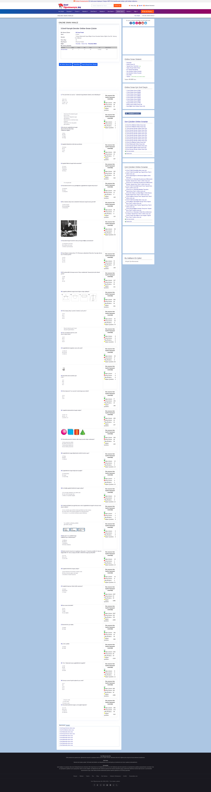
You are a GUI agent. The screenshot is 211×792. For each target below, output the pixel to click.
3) (61, 144)
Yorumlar (78, 43)
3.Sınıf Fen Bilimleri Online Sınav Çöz (136, 142)
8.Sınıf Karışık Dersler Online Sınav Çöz (136, 149)
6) (61, 201)
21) (61, 505)
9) (61, 272)
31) (61, 704)
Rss (93, 776)
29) (61, 663)
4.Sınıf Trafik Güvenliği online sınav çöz (136, 170)
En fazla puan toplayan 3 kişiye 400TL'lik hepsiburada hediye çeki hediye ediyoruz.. (106, 1)
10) (61, 291)
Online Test (120, 11)
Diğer (135, 11)
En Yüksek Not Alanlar (132, 69)
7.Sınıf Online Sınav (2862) (134, 101)
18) (61, 453)
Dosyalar (69, 11)
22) (61, 535)
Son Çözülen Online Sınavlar (134, 71)
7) (61, 240)
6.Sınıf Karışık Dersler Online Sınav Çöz (136, 130)
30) (61, 680)
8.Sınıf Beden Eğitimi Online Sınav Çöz (136, 147)
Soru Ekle (129, 74)
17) (61, 439)
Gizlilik (125, 776)
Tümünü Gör (129, 153)
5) (61, 185)
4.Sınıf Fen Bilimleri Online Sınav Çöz (136, 125)
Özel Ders (93, 11)
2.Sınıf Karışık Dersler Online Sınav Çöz (136, 138)
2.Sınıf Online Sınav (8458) (134, 92)
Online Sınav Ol (131, 64)
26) (61, 605)
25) (61, 586)
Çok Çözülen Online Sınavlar (134, 73)
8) (61, 253)
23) (61, 551)
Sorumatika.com (133, 776)
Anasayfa (129, 62)
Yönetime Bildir (92, 43)
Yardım (128, 76)
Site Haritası (104, 776)
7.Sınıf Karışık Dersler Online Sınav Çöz (136, 128)
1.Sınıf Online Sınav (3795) (134, 90)
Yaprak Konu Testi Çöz (134, 66)
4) (61, 163)
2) (61, 127)
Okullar (129, 11)
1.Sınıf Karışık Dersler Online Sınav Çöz (136, 133)
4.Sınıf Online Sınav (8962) (134, 95)
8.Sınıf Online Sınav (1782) (134, 102)
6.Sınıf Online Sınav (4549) (134, 99)
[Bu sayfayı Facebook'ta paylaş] (133, 113)
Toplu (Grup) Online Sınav (133, 67)
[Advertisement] (72, 78)
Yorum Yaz (84, 43)
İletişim (75, 776)
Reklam (81, 776)
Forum (77, 11)
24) (61, 568)
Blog (98, 776)
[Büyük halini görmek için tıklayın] (82, 228)
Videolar (102, 11)
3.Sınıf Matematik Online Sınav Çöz (135, 144)
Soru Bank (110, 11)
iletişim (123, 762)
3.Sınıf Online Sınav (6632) (134, 94)
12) (61, 332)
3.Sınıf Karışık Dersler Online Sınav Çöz (136, 137)
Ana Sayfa (61, 11)
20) (61, 488)
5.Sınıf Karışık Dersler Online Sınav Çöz (136, 140)
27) (61, 624)
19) (61, 470)
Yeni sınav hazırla (130, 151)
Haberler (84, 11)
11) (61, 310)
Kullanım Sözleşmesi (115, 776)
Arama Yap (117, 5)
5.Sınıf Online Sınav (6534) (134, 97)
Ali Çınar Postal (80, 32)
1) (61, 94)
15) (61, 391)
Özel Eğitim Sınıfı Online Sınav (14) (136, 106)
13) (61, 348)
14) (61, 375)
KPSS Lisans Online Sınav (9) (134, 104)
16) (61, 410)
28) (61, 643)
